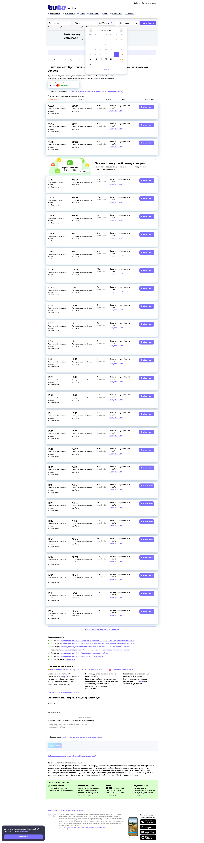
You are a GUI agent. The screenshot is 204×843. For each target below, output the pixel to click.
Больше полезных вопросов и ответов (63, 693)
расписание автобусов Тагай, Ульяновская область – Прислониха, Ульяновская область (97, 643)
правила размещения (94, 737)
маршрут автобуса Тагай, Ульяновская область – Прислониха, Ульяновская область (96, 650)
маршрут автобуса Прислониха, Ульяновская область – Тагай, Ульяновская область (96, 647)
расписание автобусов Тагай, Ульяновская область (82, 656)
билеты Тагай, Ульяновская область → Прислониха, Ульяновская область (96, 91)
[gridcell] (116, 39)
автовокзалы (70, 659)
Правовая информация (66, 829)
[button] (90, 30)
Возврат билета (53, 810)
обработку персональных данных (73, 737)
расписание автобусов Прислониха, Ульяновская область (85, 653)
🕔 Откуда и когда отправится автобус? (89, 669)
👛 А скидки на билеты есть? (121, 669)
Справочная (65, 810)
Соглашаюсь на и (76, 737)
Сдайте (140, 681)
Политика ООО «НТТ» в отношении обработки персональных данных (82, 827)
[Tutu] (57, 7)
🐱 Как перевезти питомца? (59, 669)
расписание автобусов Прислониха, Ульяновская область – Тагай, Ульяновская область (97, 640)
